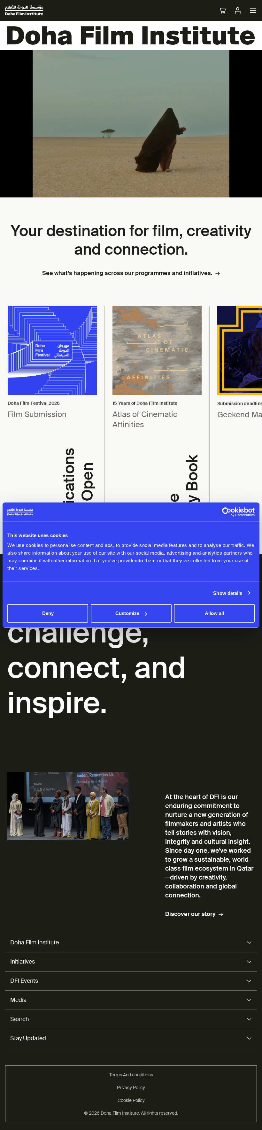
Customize (127, 613)
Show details (227, 593)
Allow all (214, 613)
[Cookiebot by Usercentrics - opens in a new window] (227, 512)
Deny (48, 613)
